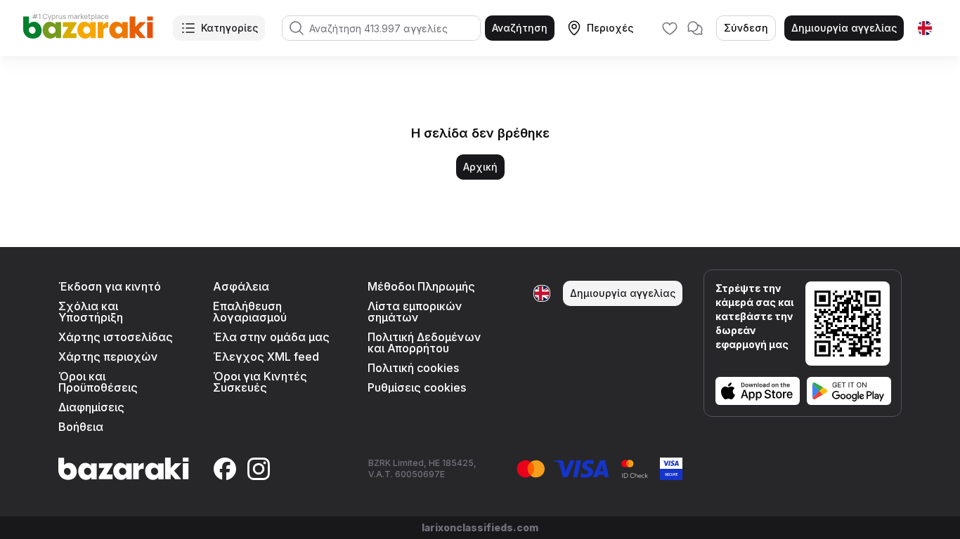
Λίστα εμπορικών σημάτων (415, 311)
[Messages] (695, 28)
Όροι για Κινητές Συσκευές (260, 382)
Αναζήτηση (519, 28)
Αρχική (480, 167)
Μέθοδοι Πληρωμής (421, 286)
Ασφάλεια (241, 286)
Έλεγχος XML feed (266, 356)
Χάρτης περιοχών (108, 356)
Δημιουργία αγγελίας (844, 28)
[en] (925, 28)
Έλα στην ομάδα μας (271, 336)
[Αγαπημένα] (669, 28)
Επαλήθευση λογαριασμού (250, 311)
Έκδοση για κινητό (109, 286)
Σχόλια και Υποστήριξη (90, 311)
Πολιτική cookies (413, 367)
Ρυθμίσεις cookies (417, 387)
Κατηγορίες (229, 28)
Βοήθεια (80, 426)
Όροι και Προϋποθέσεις (98, 382)
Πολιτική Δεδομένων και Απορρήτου (424, 342)
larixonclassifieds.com (480, 527)
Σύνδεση (746, 28)
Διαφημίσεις (91, 407)
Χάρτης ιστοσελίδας (115, 336)
